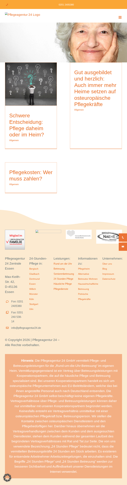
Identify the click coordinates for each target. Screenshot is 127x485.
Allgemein (14, 140)
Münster (33, 294)
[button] (7, 477)
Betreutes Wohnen (88, 279)
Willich (32, 289)
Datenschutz (108, 279)
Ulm (31, 309)
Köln (31, 299)
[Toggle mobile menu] (120, 17)
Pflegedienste (61, 288)
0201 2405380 (66, 4)
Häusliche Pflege (63, 283)
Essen (32, 284)
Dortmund (34, 279)
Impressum (108, 274)
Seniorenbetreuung (64, 273)
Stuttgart (33, 304)
